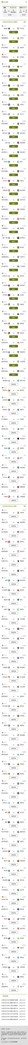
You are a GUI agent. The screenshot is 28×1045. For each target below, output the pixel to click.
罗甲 (25, 426)
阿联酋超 (23, 626)
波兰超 (24, 397)
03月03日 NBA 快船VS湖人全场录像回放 (10, 1011)
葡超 (25, 674)
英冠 (25, 168)
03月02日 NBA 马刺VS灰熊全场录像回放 (10, 1017)
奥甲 (25, 703)
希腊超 (24, 587)
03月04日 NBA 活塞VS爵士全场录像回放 (10, 1008)
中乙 (25, 216)
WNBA (24, 897)
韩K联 (24, 73)
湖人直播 (8, 1029)
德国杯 (24, 140)
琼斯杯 (24, 197)
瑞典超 (24, 311)
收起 (25, 22)
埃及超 (24, 655)
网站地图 (15, 1042)
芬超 (25, 302)
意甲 (25, 597)
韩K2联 (24, 83)
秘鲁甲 (24, 916)
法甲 (25, 455)
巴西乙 (24, 926)
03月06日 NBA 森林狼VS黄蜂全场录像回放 (10, 1000)
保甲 (25, 549)
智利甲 (24, 510)
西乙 (25, 665)
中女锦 (24, 54)
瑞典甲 (24, 436)
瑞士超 (24, 330)
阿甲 (25, 732)
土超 (25, 529)
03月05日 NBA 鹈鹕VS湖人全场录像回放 (10, 1003)
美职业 (24, 906)
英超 (25, 445)
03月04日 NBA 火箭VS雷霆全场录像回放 (10, 1005)
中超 (25, 178)
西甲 (25, 723)
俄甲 (25, 416)
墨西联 (24, 984)
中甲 (25, 149)
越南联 (24, 388)
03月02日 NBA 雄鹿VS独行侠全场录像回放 (10, 1019)
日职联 (24, 121)
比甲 (25, 207)
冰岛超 (24, 636)
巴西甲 (24, 829)
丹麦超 (24, 35)
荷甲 (25, 64)
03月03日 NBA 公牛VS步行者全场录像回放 (10, 1014)
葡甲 (25, 26)
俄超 (25, 45)
